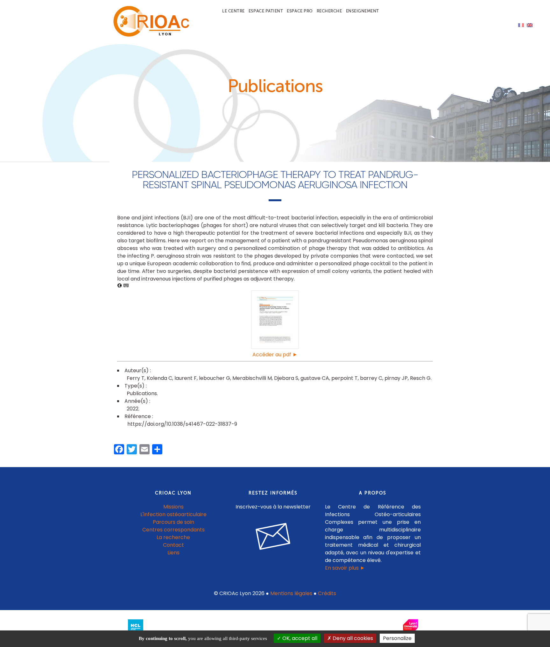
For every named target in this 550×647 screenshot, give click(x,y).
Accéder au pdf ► (275, 354)
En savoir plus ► (345, 568)
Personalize (397, 638)
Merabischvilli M (252, 378)
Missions (173, 506)
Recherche (329, 11)
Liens (173, 552)
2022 (132, 408)
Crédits (327, 593)
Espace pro (300, 11)
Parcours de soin (173, 522)
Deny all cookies (352, 638)
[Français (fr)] (521, 24)
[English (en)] (529, 24)
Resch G (420, 378)
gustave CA (314, 378)
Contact (173, 545)
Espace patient (266, 11)
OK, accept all (299, 638)
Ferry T (136, 378)
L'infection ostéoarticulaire (173, 514)
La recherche (173, 537)
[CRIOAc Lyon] (149, 35)
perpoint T (344, 378)
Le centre (233, 11)
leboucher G (214, 378)
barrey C (371, 378)
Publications (142, 393)
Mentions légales (291, 593)
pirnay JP (396, 378)
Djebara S (286, 378)
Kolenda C (159, 378)
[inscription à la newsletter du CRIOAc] (273, 554)
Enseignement (362, 11)
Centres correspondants (173, 529)
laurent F (185, 378)
